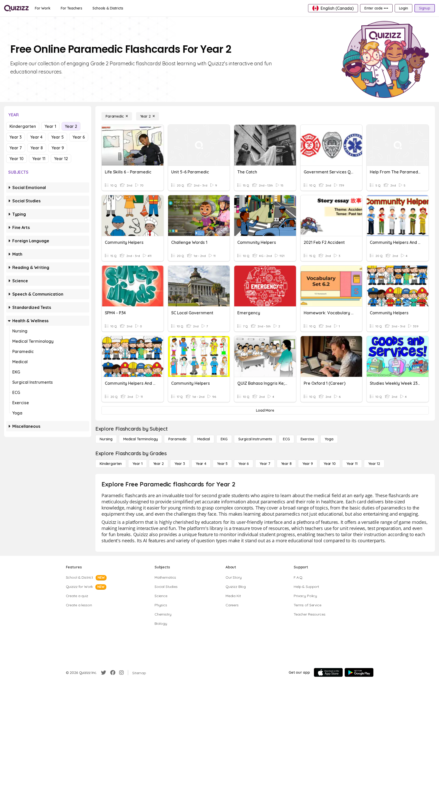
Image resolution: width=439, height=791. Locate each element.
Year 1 (50, 126)
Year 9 (58, 147)
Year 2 (71, 126)
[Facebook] (112, 673)
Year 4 (36, 137)
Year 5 (57, 137)
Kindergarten (22, 126)
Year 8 (36, 147)
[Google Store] (359, 672)
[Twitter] (103, 673)
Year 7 (15, 147)
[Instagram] (121, 673)
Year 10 (16, 158)
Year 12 (61, 158)
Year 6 (79, 137)
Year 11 (38, 158)
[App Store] (328, 672)
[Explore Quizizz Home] (16, 8)
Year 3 (15, 137)
